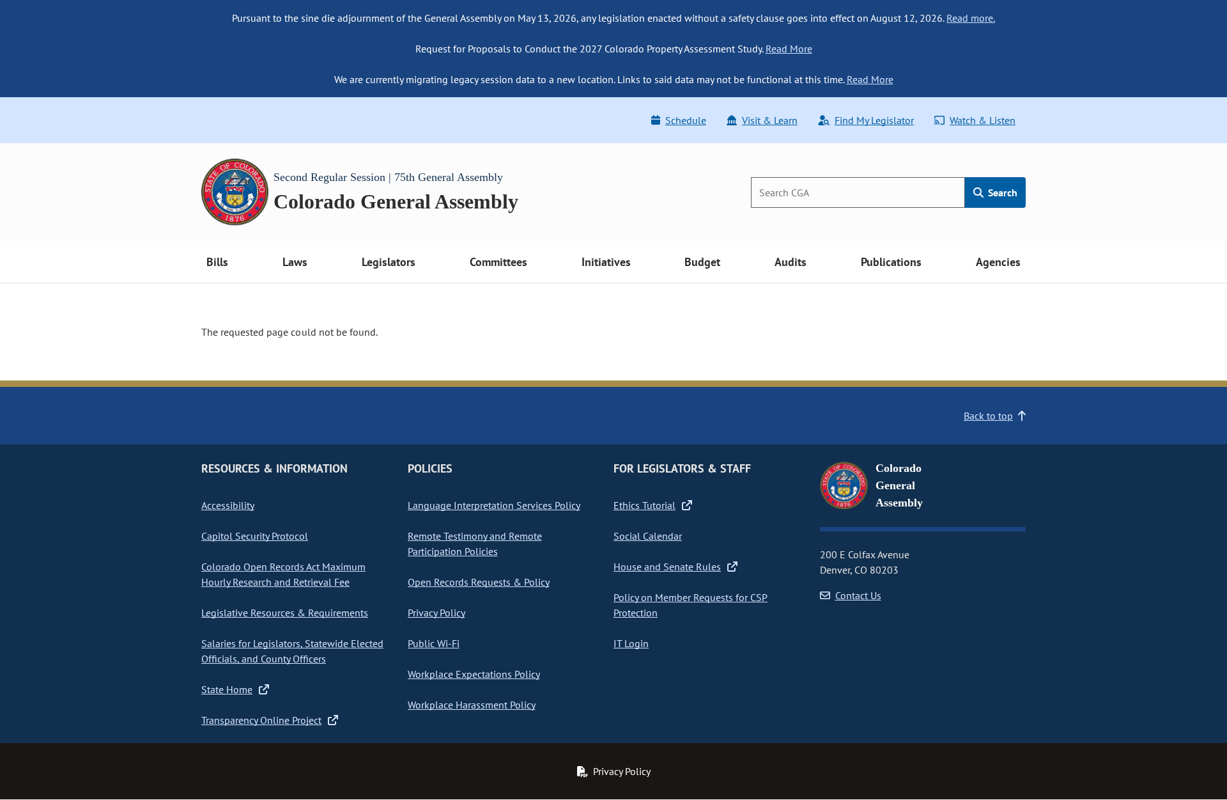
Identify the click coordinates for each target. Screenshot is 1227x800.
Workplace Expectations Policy (474, 674)
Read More (789, 48)
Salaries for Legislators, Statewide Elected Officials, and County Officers (292, 651)
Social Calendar (648, 535)
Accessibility (227, 505)
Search (1001, 192)
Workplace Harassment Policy (472, 704)
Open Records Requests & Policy (479, 582)
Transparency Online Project (261, 720)
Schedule (685, 120)
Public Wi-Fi (433, 643)
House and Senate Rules (667, 566)
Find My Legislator (874, 120)
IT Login (631, 643)
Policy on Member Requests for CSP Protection (691, 605)
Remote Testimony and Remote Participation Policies (475, 543)
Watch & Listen (982, 120)
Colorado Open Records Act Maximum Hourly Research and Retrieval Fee (283, 574)
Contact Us (858, 595)
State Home (226, 689)
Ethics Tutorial (644, 505)
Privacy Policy (436, 612)
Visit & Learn (770, 120)
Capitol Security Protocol (254, 535)
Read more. (970, 18)
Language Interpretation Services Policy (494, 505)
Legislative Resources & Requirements (284, 612)
